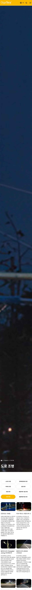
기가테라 (6, 2)
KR (23, 2)
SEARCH (27, 3)
